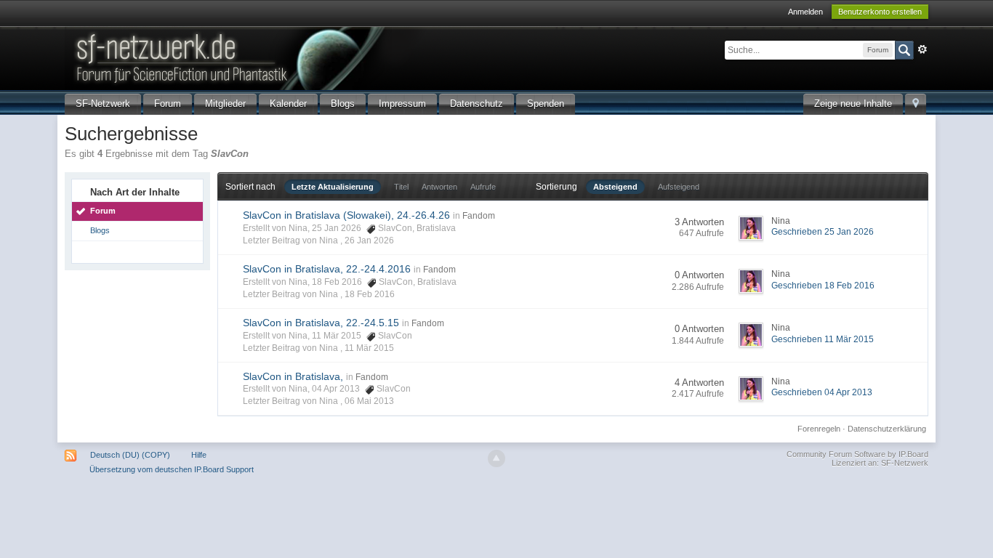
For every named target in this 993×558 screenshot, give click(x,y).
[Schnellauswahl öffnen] (915, 104)
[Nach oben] (496, 458)
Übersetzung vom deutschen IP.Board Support (171, 469)
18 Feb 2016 (370, 294)
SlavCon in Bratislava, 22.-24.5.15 (321, 322)
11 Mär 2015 (369, 348)
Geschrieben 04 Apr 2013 (821, 392)
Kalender (288, 103)
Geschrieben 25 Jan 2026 (822, 232)
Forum (167, 103)
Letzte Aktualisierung (333, 186)
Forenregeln (818, 428)
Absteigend (615, 186)
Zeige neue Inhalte (853, 103)
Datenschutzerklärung (887, 428)
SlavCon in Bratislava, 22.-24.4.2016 (327, 269)
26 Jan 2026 (369, 240)
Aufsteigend (678, 186)
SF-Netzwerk (103, 103)
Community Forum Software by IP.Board (857, 454)
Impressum (402, 103)
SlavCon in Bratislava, (293, 376)
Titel (401, 186)
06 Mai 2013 (369, 401)
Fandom (478, 216)
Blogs (343, 103)
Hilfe (198, 454)
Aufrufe (483, 186)
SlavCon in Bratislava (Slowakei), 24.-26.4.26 (346, 215)
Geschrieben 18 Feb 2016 (823, 285)
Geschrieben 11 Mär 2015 (822, 339)
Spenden (545, 103)
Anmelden (805, 11)
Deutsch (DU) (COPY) (130, 454)
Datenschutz (476, 103)
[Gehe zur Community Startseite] (311, 57)
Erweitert (922, 49)
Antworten (439, 186)
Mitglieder (225, 103)
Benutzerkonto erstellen (880, 11)
